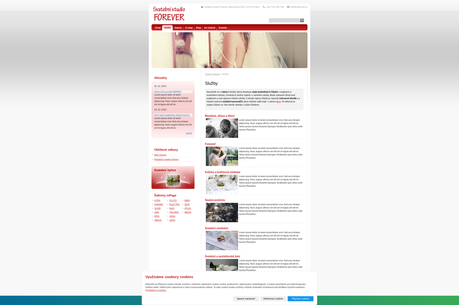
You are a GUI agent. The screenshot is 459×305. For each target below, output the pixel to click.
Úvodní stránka (212, 74)
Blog (278, 101)
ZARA (172, 220)
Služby (167, 28)
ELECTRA (174, 204)
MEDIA (187, 212)
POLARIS (174, 212)
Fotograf (210, 143)
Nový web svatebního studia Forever (172, 115)
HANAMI (158, 204)
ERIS (156, 216)
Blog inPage (160, 155)
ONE (156, 212)
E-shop (189, 28)
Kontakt (223, 28)
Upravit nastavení (246, 298)
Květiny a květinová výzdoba (222, 171)
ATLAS (187, 208)
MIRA (187, 200)
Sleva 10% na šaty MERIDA (167, 91)
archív (189, 133)
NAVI (171, 208)
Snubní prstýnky (215, 199)
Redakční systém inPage (166, 159)
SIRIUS (158, 220)
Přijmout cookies (300, 298)
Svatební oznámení (216, 228)
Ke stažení (209, 28)
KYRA (157, 200)
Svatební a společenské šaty (222, 256)
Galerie (178, 28)
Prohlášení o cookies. (155, 290)
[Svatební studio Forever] (169, 15)
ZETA (187, 204)
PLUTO (173, 200)
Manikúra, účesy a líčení (220, 115)
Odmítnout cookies (273, 298)
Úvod (157, 28)
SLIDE (157, 208)
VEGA (172, 216)
